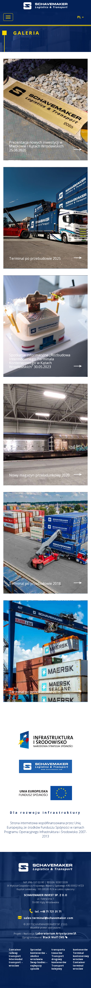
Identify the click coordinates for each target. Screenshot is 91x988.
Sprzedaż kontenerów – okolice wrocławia (38, 954)
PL (79, 17)
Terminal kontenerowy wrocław (81, 956)
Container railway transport (15, 953)
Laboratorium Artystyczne (55, 933)
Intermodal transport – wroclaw (16, 962)
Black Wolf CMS (54, 937)
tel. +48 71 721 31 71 (48, 911)
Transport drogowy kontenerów (58, 959)
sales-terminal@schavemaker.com (48, 918)
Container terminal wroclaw (79, 965)
